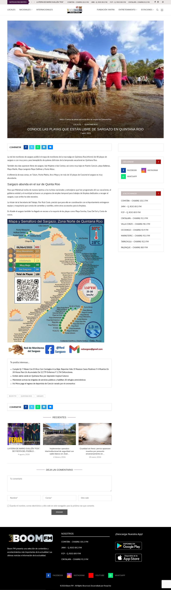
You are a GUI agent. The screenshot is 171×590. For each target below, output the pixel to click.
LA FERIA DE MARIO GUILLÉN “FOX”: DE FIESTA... (55, 2)
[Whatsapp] (163, 2)
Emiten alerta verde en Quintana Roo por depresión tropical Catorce (41, 376)
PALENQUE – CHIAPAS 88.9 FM (134, 248)
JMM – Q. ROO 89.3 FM (99, 2)
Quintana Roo (26, 396)
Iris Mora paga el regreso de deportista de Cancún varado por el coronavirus (44, 384)
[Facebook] (155, 2)
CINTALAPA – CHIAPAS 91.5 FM (138, 2)
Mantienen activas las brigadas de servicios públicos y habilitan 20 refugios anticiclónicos (49, 380)
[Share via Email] (50, 147)
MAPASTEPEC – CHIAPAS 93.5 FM (135, 236)
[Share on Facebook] (26, 147)
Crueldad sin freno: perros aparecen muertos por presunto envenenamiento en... (95, 451)
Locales (11, 10)
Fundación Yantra (106, 10)
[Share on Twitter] (31, 147)
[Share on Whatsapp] (37, 147)
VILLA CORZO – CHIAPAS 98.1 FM (135, 224)
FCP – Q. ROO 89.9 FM (118, 2)
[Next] (34, 2)
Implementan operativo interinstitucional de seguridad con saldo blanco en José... (59, 451)
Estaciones (146, 10)
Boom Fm (12, 396)
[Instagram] (158, 2)
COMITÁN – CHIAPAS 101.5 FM (78, 2)
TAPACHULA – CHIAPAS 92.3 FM (135, 242)
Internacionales (44, 10)
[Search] (157, 9)
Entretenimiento (127, 10)
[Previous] (32, 2)
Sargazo (40, 396)
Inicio (62, 119)
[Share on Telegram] (44, 147)
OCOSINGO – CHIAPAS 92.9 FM (134, 230)
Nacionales (25, 10)
